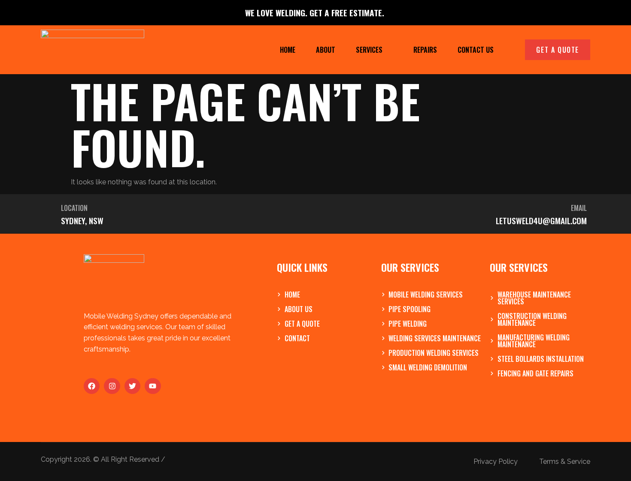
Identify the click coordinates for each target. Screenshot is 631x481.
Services (369, 50)
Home (287, 50)
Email (579, 208)
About (325, 50)
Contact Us (476, 50)
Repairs (425, 50)
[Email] (322, 213)
